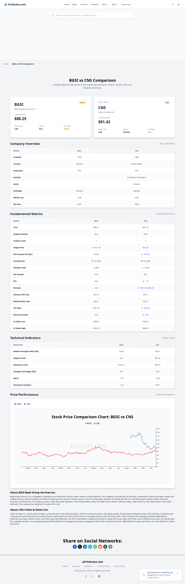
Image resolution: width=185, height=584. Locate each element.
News (74, 4)
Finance (126, 132)
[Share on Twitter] (80, 547)
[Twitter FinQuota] (92, 576)
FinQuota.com (94, 561)
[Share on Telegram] (90, 547)
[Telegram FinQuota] (99, 576)
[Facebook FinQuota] (85, 576)
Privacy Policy (103, 566)
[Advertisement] (92, 40)
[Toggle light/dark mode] (172, 4)
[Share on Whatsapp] (95, 547)
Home (66, 4)
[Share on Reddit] (100, 547)
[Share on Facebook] (75, 547)
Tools (104, 4)
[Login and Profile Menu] (178, 4)
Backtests (95, 4)
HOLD (66, 129)
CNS (102, 107)
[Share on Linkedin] (85, 547)
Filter (114, 4)
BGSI (18, 104)
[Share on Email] (110, 547)
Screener (84, 4)
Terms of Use (119, 566)
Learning (125, 4)
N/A (41, 129)
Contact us (88, 566)
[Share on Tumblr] (105, 547)
